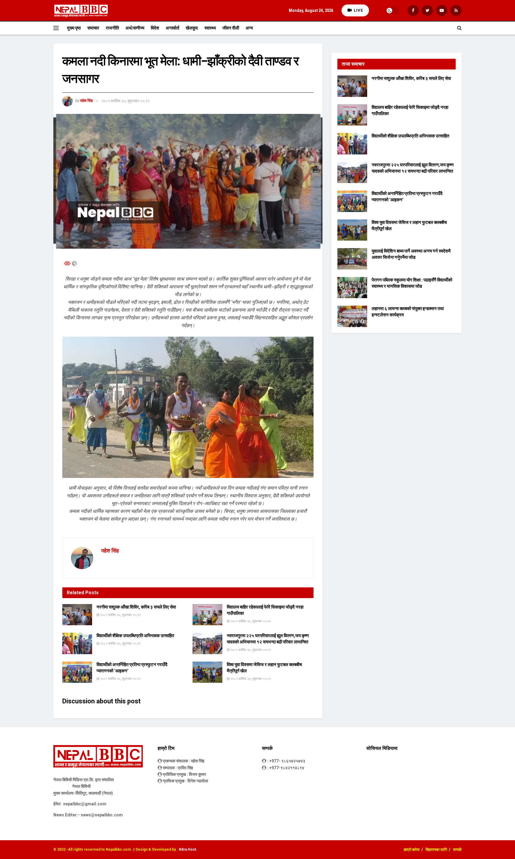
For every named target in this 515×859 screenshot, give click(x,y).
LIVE (358, 10)
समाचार (93, 28)
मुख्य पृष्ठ (74, 28)
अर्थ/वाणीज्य (134, 28)
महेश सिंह (86, 101)
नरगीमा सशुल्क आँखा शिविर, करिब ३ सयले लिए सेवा (136, 607)
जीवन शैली (230, 28)
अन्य (249, 28)
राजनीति (112, 28)
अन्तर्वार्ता (172, 28)
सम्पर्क (457, 849)
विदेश (155, 28)
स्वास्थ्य (210, 28)
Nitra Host (187, 849)
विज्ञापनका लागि (436, 849)
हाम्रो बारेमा (412, 849)
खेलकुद (192, 28)
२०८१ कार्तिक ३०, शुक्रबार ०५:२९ (125, 101)
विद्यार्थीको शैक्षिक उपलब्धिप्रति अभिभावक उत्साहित (135, 635)
